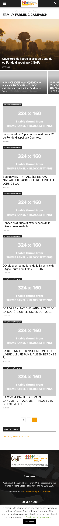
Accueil (5, 11)
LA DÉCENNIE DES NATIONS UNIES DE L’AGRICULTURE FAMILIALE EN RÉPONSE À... (29, 354)
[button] (4, 3)
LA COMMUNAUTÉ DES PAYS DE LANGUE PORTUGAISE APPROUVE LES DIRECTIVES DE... (28, 401)
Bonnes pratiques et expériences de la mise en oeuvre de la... (26, 224)
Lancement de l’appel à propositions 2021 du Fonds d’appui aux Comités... (29, 135)
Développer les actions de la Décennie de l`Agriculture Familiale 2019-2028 (28, 267)
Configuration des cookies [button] (38, 517)
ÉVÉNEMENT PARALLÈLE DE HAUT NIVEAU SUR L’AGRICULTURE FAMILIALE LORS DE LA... (29, 180)
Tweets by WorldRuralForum (16, 436)
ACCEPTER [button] (29, 521)
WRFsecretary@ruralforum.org (37, 491)
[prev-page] (23, 420)
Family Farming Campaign (21, 11)
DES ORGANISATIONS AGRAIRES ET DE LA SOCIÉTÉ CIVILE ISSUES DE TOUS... (28, 310)
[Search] (55, 3)
